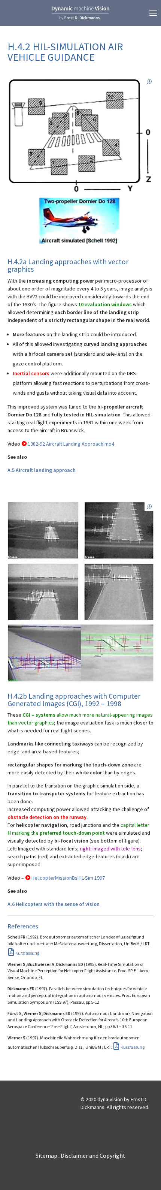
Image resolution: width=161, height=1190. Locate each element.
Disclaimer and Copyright (93, 1155)
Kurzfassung (27, 953)
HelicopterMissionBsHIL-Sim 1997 (68, 877)
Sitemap (46, 1155)
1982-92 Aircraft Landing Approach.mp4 (71, 443)
